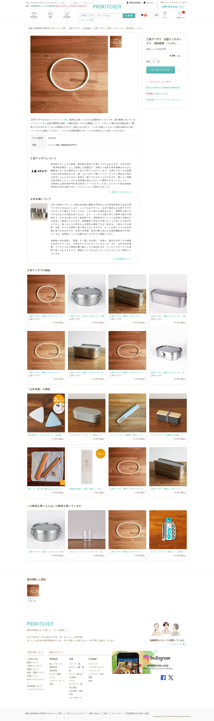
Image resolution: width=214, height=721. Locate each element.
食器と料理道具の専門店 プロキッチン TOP (47, 28)
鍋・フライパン (56, 664)
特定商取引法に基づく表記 (137, 713)
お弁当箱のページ (123, 259)
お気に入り (180, 15)
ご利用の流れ (32, 659)
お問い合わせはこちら (173, 6)
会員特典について (34, 686)
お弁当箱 (86, 28)
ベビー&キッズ (75, 698)
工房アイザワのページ (121, 192)
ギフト (165, 17)
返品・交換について (35, 672)
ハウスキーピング (96, 667)
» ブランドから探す (86, 20)
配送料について (154, 100)
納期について (32, 669)
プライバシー (117, 713)
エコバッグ (93, 664)
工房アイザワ (74, 28)
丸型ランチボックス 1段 (56, 119)
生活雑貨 (66, 17)
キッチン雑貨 (55, 674)
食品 (90, 681)
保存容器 (53, 671)
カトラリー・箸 (75, 684)
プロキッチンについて (75, 713)
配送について (32, 662)
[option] (69, 74)
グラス (72, 681)
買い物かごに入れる (160, 70)
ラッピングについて (172, 100)
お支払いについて (34, 666)
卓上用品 (73, 687)
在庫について (32, 676)
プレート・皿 (74, 664)
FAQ (105, 713)
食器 (50, 17)
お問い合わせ (94, 713)
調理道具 (53, 667)
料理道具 (33, 17)
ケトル (52, 677)
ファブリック (94, 671)
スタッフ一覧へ (180, 644)
